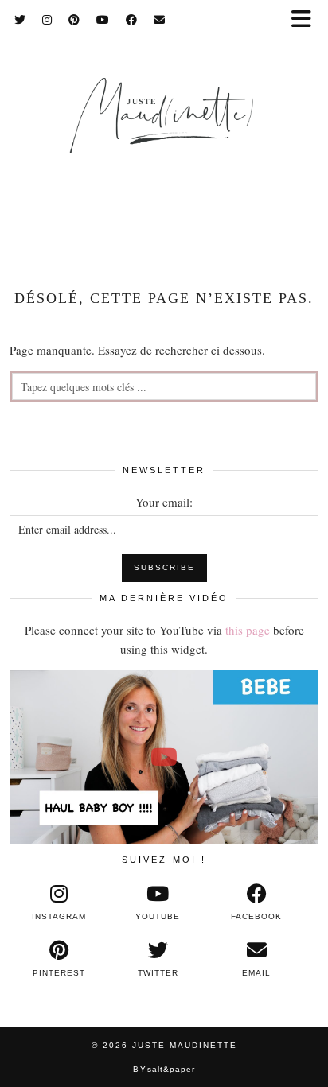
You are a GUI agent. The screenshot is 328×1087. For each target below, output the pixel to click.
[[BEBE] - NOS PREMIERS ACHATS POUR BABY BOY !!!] (164, 757)
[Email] (160, 20)
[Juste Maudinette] (164, 132)
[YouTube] (103, 20)
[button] (306, 20)
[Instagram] (47, 20)
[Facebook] (132, 20)
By (164, 1069)
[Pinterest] (74, 20)
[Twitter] (20, 20)
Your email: (164, 502)
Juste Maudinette (184, 1045)
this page (247, 630)
